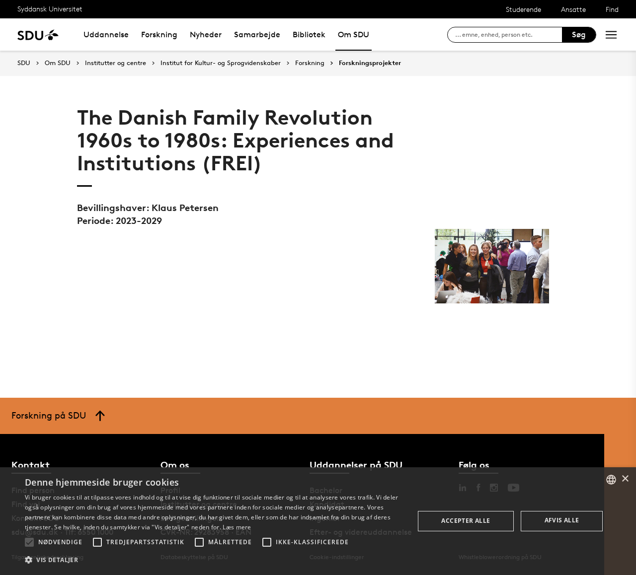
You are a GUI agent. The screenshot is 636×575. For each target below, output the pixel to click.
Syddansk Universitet (49, 8)
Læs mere (237, 527)
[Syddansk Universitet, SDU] (38, 34)
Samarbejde (257, 34)
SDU (23, 63)
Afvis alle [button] (562, 520)
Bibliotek (309, 34)
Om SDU (353, 34)
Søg (579, 34)
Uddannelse (106, 34)
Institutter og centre (115, 63)
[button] (29, 542)
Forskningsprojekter (370, 63)
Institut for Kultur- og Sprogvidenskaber (220, 63)
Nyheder (206, 34)
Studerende (523, 9)
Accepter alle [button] (465, 520)
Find (612, 9)
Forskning (159, 34)
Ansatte (573, 9)
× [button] (625, 479)
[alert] (318, 521)
